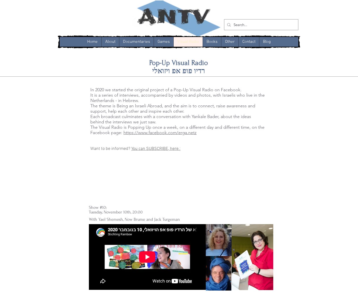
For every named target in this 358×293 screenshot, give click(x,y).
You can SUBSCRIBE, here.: (155, 148)
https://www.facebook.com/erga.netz (160, 132)
